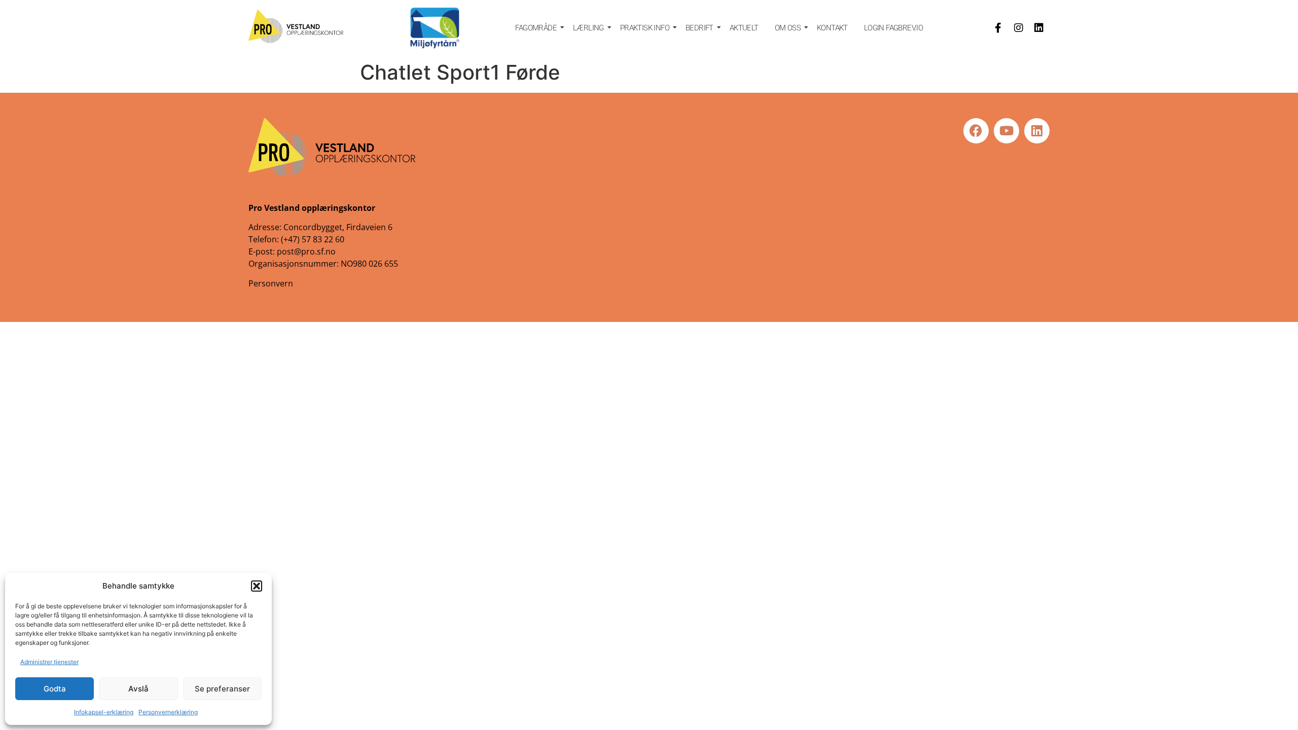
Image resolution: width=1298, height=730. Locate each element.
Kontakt (832, 27)
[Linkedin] (1039, 28)
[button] (256, 586)
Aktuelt (744, 27)
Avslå (138, 689)
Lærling (588, 27)
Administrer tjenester (49, 662)
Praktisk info (644, 27)
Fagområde (536, 27)
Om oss (788, 27)
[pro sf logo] (295, 26)
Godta (55, 689)
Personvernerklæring (168, 712)
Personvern (270, 283)
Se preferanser (222, 689)
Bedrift (699, 27)
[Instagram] (1018, 28)
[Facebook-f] (998, 28)
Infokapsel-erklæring (103, 712)
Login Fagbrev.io (893, 27)
